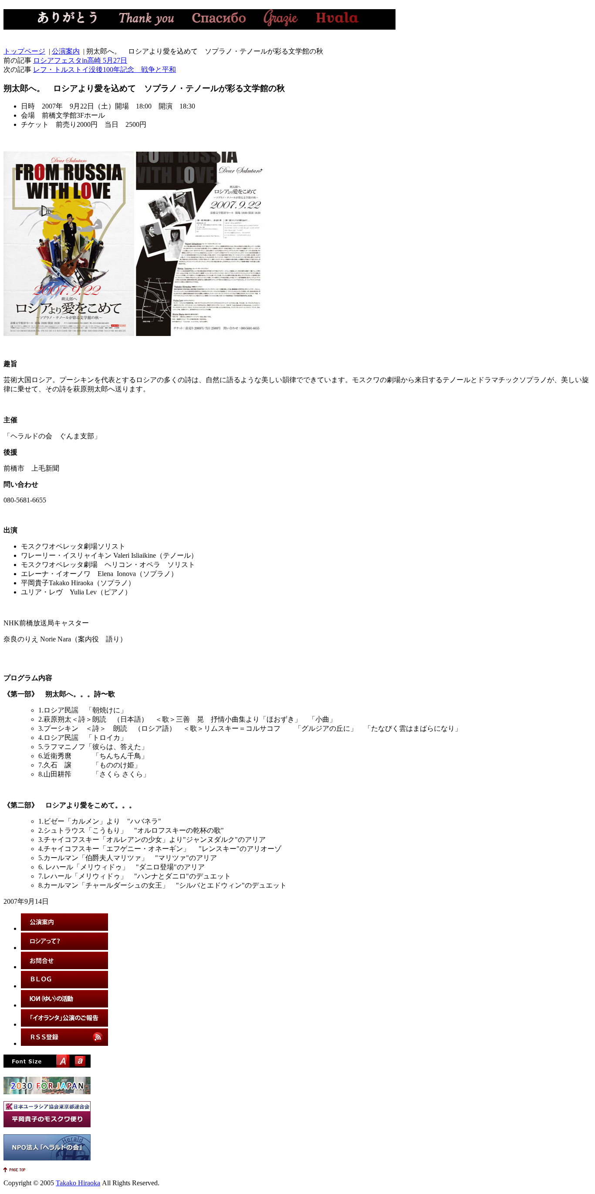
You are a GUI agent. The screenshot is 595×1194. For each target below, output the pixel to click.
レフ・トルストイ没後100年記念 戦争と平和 (104, 69)
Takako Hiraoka (78, 1183)
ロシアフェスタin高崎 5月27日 (80, 60)
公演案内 (66, 51)
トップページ (24, 51)
